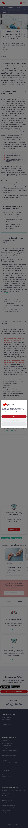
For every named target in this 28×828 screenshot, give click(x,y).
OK (14, 416)
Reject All (14, 424)
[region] (14, 414)
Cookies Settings (14, 420)
